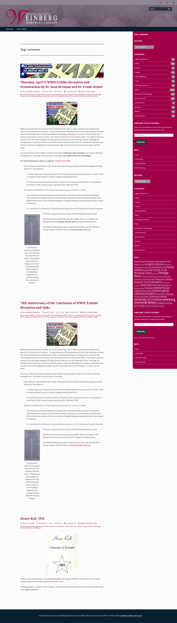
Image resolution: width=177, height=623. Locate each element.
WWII (96, 96)
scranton (156, 290)
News (93, 91)
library (153, 279)
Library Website (21, 29)
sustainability (160, 294)
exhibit (38, 94)
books (136, 264)
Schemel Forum (140, 98)
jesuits (27, 96)
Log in (137, 155)
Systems (138, 107)
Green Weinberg (140, 77)
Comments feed (140, 163)
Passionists (69, 96)
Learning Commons (142, 85)
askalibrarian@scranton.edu (131, 616)
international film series (164, 276)
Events (82, 91)
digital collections (31, 590)
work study (139, 306)
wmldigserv (37, 528)
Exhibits (137, 68)
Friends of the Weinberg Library (56, 94)
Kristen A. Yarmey (28, 523)
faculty (145, 270)
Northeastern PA (166, 285)
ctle (146, 264)
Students (151, 293)
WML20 (137, 111)
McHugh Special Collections (40, 96)
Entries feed (139, 159)
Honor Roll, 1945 (32, 518)
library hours (160, 279)
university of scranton (56, 526)
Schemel (149, 288)
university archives (28, 526)
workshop (169, 303)
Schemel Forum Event (143, 291)
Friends (88, 91)
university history (42, 526)
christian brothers (28, 94)
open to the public (57, 96)
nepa (159, 285)
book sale (141, 264)
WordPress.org (140, 168)
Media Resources (149, 285)
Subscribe (141, 142)
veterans (90, 96)
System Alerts (139, 103)
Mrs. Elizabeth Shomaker (31, 91)
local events (155, 282)
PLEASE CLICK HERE (62, 161)
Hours (137, 81)
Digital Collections (86, 523)
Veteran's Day (81, 526)
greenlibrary (155, 273)
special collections (79, 96)
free (42, 94)
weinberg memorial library (154, 301)
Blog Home (9, 29)
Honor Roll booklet (54, 579)
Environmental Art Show (158, 267)
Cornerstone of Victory (66, 134)
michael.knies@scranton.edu (80, 230)
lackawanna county (139, 279)
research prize (139, 288)
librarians (148, 279)
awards (136, 261)
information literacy (151, 276)
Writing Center (140, 116)
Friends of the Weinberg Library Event (81, 94)
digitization (168, 264)
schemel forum (161, 288)
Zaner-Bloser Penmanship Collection (154, 306)
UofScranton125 (70, 526)
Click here (46, 219)
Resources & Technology (143, 94)
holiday (143, 276)
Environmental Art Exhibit (141, 267)
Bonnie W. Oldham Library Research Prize (155, 261)
